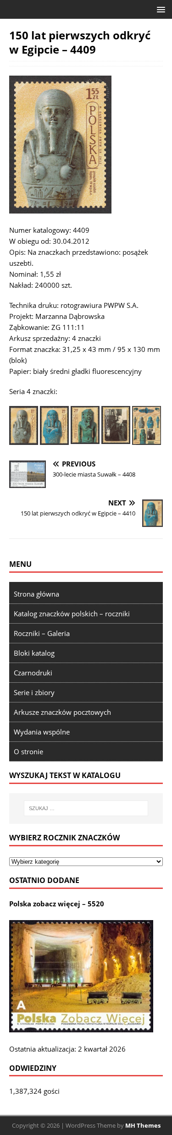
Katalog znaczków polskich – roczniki (72, 613)
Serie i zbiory (34, 692)
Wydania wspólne (42, 731)
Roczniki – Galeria (42, 633)
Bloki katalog (34, 653)
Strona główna (36, 593)
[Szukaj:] (86, 808)
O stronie (28, 751)
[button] (159, 9)
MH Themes (143, 1125)
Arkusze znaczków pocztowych (62, 712)
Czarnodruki (33, 672)
